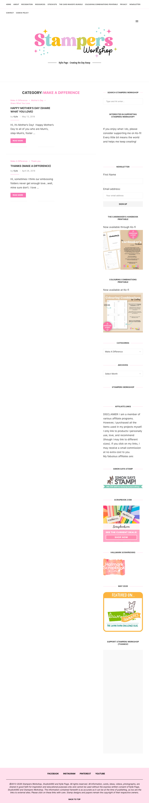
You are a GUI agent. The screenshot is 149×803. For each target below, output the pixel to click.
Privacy (123, 4)
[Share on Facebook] (31, 147)
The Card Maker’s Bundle (71, 4)
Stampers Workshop (123, 387)
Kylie (16, 116)
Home (8, 4)
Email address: (111, 189)
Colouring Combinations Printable (101, 4)
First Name (109, 174)
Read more (18, 141)
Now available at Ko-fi (116, 289)
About (16, 4)
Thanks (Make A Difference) (30, 165)
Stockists (52, 4)
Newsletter (135, 4)
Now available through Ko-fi (119, 227)
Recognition (27, 4)
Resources (40, 4)
